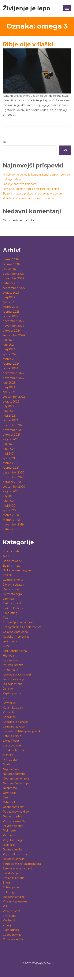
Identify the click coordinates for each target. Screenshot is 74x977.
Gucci (6, 646)
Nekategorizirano (14, 774)
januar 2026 (10, 269)
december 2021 (13, 425)
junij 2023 (9, 382)
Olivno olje (10, 793)
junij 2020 (9, 501)
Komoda (8, 712)
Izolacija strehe (13, 684)
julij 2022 (8, 406)
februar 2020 (11, 520)
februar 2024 (11, 363)
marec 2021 (10, 463)
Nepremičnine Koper (17, 783)
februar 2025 (11, 311)
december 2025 (13, 273)
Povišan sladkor (13, 826)
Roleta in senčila (13, 859)
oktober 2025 (11, 283)
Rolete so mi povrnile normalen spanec (29, 198)
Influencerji (10, 669)
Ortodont (9, 802)
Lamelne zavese (14, 726)
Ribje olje (9, 845)
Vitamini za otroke (15, 901)
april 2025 (9, 302)
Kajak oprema (12, 693)
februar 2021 (11, 467)
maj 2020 (9, 505)
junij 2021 (9, 449)
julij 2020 (8, 496)
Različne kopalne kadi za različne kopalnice (31, 189)
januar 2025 (10, 316)
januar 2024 (10, 368)
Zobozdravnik (12, 934)
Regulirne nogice (14, 840)
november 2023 (13, 378)
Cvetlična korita (13, 579)
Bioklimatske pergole (17, 570)
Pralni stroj (10, 830)
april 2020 (9, 510)
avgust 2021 (11, 439)
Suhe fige (9, 892)
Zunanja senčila (13, 939)
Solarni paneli (11, 887)
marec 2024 (11, 359)
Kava (6, 698)
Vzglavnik (9, 920)
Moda (6, 764)
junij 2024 (9, 344)
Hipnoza (8, 655)
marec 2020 (11, 515)
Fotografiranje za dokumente (22, 627)
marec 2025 (10, 306)
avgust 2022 (11, 401)
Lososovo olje (12, 745)
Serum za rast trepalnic (18, 868)
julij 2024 (8, 340)
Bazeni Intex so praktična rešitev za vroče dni (32, 193)
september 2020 (14, 486)
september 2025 (14, 288)
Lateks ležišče (12, 736)
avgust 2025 (11, 292)
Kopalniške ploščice (15, 722)
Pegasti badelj (12, 816)
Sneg (6, 882)
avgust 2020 (11, 491)
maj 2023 (9, 387)
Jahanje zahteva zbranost (19, 184)
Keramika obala (13, 707)
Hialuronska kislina (15, 651)
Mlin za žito (10, 759)
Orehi (6, 797)
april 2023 (9, 392)
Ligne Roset (11, 740)
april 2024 (9, 354)
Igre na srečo (11, 660)
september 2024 (14, 335)
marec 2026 (11, 259)
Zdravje (8, 925)
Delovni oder (11, 589)
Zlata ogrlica (11, 930)
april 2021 (9, 458)
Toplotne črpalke (14, 897)
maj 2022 (9, 415)
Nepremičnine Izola (16, 778)
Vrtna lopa (9, 915)
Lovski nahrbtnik (13, 750)
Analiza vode (11, 551)
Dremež (8, 598)
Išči (5, 142)
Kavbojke (9, 703)
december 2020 (13, 472)
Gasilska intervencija (16, 636)
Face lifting (10, 613)
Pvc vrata (9, 835)
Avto (6, 556)
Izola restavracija (13, 679)
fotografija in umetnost (18, 622)
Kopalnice (9, 717)
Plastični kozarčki (14, 821)
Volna (6, 906)
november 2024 (13, 325)
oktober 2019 (11, 529)
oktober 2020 (12, 482)
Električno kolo (12, 603)
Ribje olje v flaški (28, 44)
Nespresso (10, 788)
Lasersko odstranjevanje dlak (22, 731)
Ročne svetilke (12, 849)
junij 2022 (9, 411)
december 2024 (13, 321)
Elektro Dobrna (13, 608)
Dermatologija (12, 594)
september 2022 (14, 396)
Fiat (5, 617)
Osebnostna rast (13, 807)
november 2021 (13, 430)
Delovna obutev (13, 584)
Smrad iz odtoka (13, 878)
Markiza (8, 755)
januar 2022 (10, 420)
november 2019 (13, 524)
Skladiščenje (11, 873)
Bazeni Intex (11, 565)
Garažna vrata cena (15, 632)
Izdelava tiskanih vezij (17, 674)
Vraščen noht (11, 911)
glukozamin (10, 641)
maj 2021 (9, 453)
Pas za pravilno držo (16, 811)
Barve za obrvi (12, 561)
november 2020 (13, 477)
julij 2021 (8, 444)
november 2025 (13, 278)
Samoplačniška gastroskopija (22, 863)
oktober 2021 (11, 434)
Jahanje (8, 688)
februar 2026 (11, 264)
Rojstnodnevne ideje (16, 854)
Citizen (7, 575)
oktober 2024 (12, 330)
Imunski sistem (13, 665)
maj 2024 (9, 349)
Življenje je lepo (26, 8)
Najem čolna (11, 769)
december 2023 (13, 373)
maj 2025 (9, 297)
